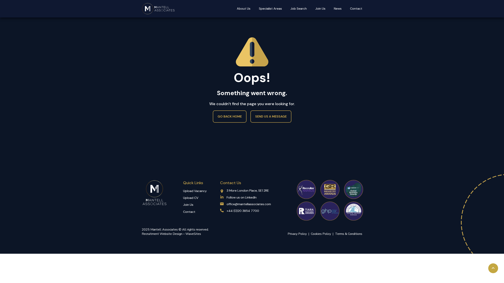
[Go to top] (493, 268)
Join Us (320, 8)
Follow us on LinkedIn (242, 197)
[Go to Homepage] (158, 9)
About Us (243, 8)
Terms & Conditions (348, 234)
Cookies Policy (322, 234)
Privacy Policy (297, 234)
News (338, 8)
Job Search (298, 8)
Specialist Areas (270, 8)
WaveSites (193, 234)
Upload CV (190, 198)
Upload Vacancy (195, 191)
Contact (356, 8)
